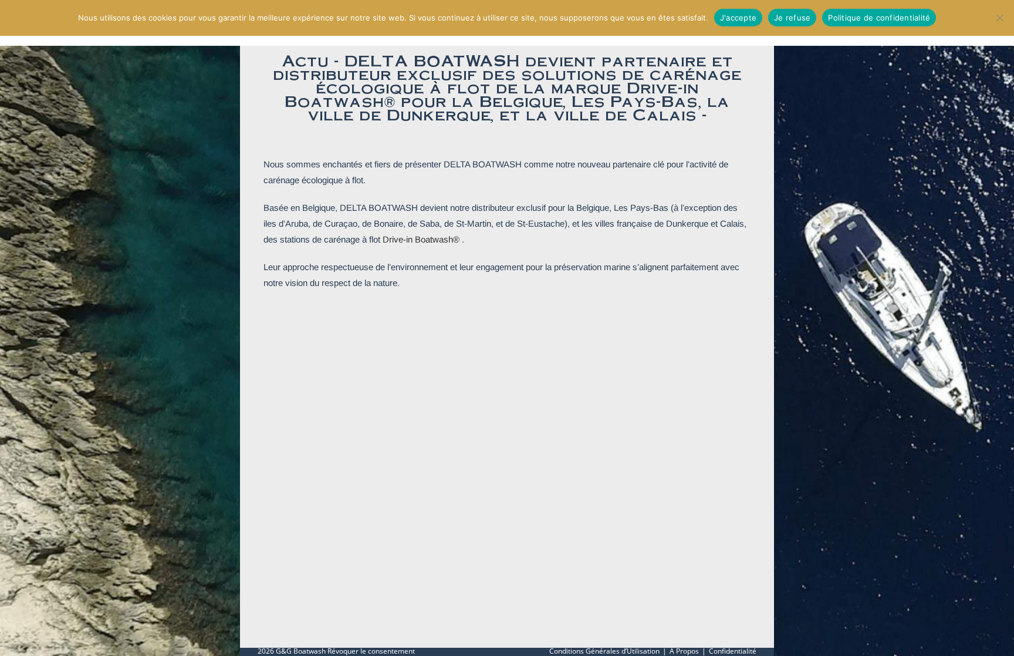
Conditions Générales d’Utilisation (604, 651)
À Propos (684, 651)
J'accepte (738, 17)
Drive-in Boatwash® (421, 239)
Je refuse (792, 17)
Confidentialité (732, 651)
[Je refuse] (999, 17)
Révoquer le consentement (371, 651)
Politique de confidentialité (879, 17)
